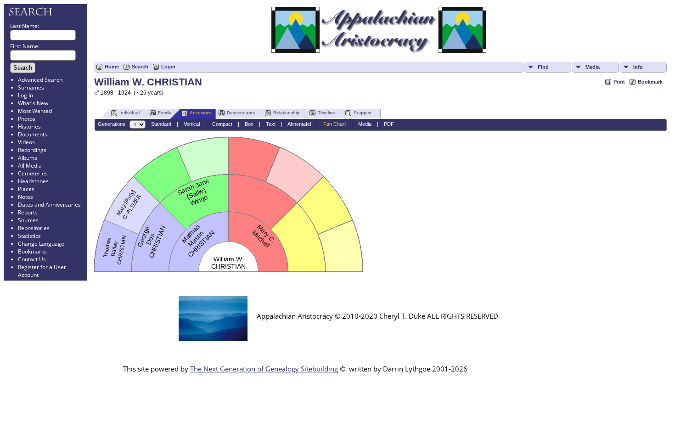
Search (140, 66)
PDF (389, 124)
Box (249, 124)
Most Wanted (35, 111)
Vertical (192, 124)
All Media (30, 165)
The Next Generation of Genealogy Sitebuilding (264, 368)
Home (112, 66)
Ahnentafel (299, 124)
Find (543, 67)
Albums (27, 158)
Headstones (33, 181)
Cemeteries (33, 173)
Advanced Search (40, 80)
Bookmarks (32, 251)
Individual (129, 112)
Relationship (286, 112)
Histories (29, 126)
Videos (26, 142)
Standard (161, 124)
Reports (28, 212)
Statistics (29, 236)
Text (271, 124)
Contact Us (32, 259)
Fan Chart (334, 124)
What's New (33, 103)
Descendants (241, 112)
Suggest (362, 112)
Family (164, 112)
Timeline (326, 112)
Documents (32, 134)
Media (592, 67)
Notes (25, 197)
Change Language (41, 244)
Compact (222, 124)
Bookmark (650, 81)
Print (619, 81)
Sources (28, 220)
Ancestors (200, 112)
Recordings (32, 150)
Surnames (31, 87)
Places (26, 189)
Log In (25, 95)
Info (638, 67)
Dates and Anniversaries (49, 204)
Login (168, 66)
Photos (26, 119)
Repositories (34, 228)
